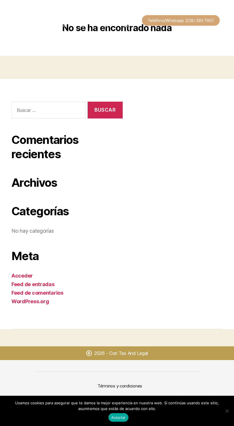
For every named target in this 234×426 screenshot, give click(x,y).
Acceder (22, 276)
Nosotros (105, 17)
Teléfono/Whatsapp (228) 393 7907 (181, 20)
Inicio (38, 17)
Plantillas (85, 17)
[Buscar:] (47, 111)
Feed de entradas (33, 284)
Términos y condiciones (120, 386)
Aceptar (118, 417)
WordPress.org (30, 301)
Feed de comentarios (37, 293)
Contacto (127, 17)
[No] (227, 411)
